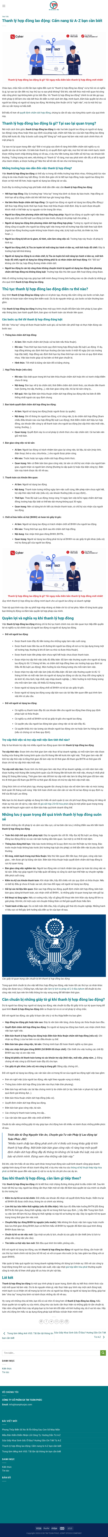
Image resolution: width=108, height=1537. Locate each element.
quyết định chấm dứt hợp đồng (35, 112)
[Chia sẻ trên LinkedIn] (66, 1321)
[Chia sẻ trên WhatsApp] (41, 1321)
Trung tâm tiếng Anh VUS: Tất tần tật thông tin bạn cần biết (31, 1451)
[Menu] (3, 5)
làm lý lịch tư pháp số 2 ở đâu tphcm (66, 988)
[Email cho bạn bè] (56, 1321)
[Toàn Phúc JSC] (54, 6)
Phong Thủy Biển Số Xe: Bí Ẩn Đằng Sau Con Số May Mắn (31, 1429)
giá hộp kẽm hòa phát (76, 1267)
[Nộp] (103, 1353)
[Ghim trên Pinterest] (61, 1321)
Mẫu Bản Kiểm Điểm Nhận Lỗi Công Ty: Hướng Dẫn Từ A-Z (31, 1435)
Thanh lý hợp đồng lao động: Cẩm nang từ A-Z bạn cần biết (31, 1446)
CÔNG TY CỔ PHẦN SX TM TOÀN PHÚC (22, 1400)
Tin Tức (5, 17)
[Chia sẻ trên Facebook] (46, 1321)
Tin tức (5, 1372)
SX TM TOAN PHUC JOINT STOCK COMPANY (62, 1533)
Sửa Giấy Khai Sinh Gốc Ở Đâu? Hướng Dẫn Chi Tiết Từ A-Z (31, 1440)
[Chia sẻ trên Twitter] (51, 1321)
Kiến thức (7, 1368)
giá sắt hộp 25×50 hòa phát (54, 804)
